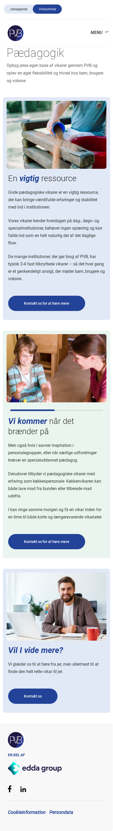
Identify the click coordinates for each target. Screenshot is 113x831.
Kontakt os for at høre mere (46, 303)
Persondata (61, 812)
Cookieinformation (27, 812)
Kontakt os (33, 696)
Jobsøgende (18, 9)
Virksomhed (47, 9)
